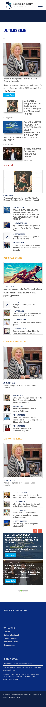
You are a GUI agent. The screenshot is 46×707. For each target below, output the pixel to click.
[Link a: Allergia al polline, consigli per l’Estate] (7, 304)
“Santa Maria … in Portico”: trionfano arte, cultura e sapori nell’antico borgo (25, 514)
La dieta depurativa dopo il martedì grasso (27, 323)
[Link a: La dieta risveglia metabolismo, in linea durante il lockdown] (7, 313)
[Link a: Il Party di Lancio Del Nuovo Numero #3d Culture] (7, 408)
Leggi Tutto (9, 95)
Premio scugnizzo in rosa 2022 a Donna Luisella (20, 80)
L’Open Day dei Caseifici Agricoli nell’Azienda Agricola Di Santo (26, 505)
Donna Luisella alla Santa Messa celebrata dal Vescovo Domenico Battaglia (26, 247)
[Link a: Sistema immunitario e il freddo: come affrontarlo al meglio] (7, 331)
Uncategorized (9, 645)
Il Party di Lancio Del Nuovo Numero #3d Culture (32, 152)
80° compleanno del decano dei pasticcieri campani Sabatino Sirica (27, 496)
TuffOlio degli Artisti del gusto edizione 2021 (25, 524)
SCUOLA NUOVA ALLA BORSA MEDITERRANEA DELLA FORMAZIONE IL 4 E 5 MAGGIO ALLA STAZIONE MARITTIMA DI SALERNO (26, 214)
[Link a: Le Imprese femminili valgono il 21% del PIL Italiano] (7, 236)
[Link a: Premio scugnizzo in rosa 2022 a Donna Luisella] (23, 363)
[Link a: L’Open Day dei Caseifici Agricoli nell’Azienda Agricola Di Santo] (7, 504)
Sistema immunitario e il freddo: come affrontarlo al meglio (26, 332)
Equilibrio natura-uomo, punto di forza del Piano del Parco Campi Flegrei (26, 227)
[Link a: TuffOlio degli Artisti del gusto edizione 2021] (7, 523)
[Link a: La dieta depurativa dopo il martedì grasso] (7, 322)
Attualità (8, 165)
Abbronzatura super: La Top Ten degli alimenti (22, 289)
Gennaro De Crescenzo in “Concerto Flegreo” (23, 429)
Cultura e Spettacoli (14, 341)
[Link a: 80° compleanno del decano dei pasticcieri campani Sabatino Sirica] (7, 495)
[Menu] (39, 5)
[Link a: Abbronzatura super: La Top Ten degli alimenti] (23, 273)
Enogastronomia (12, 438)
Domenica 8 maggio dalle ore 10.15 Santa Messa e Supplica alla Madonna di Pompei (33, 107)
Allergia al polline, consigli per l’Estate (25, 305)
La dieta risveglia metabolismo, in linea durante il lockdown (27, 314)
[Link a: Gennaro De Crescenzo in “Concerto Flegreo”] (7, 428)
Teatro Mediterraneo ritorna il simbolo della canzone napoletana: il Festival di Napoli (27, 419)
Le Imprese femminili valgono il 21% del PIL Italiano (26, 237)
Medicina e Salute (12, 258)
